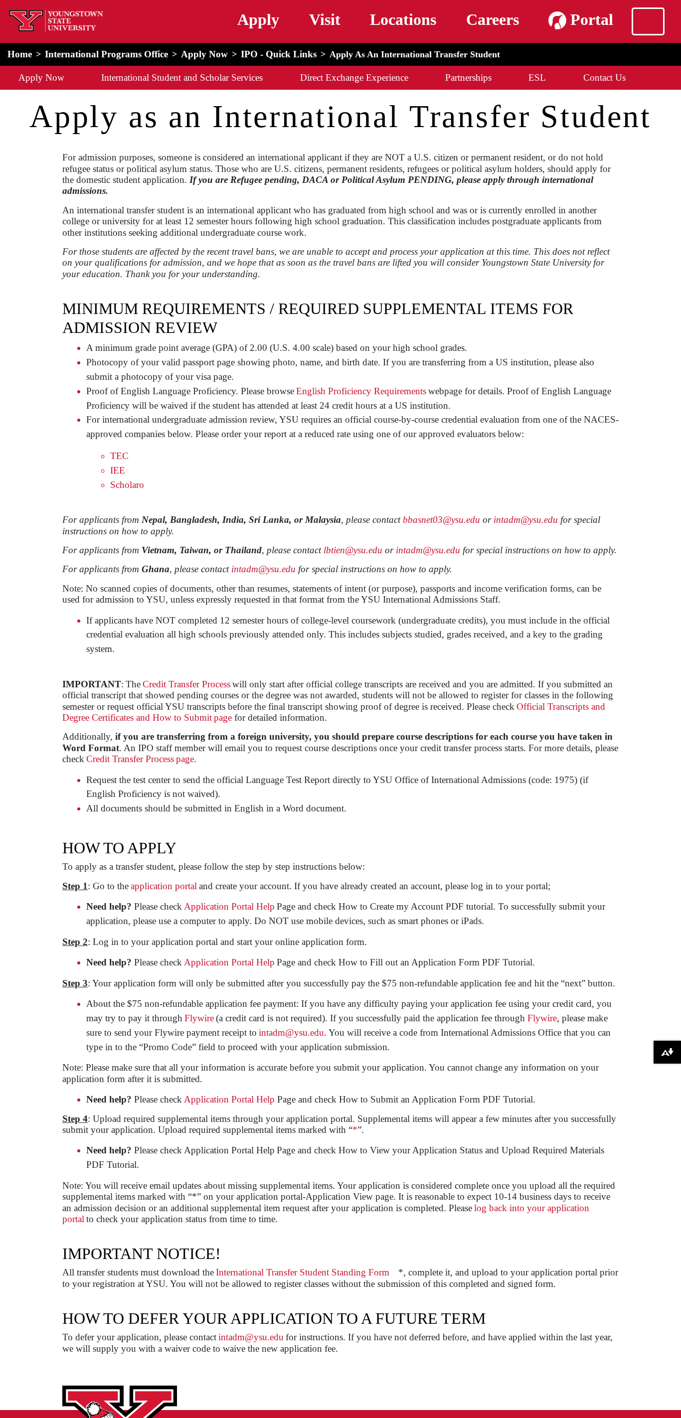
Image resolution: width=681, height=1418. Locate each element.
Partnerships (468, 77)
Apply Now (204, 54)
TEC (119, 456)
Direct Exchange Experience (354, 77)
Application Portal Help (229, 906)
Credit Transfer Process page (140, 759)
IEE (117, 470)
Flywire (199, 1018)
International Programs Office (106, 54)
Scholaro (127, 484)
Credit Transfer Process (186, 684)
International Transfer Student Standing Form (302, 1272)
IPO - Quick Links (279, 54)
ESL (537, 77)
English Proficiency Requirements (361, 391)
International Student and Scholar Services (182, 77)
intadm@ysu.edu (291, 1032)
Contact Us (604, 77)
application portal (164, 886)
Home (19, 54)
